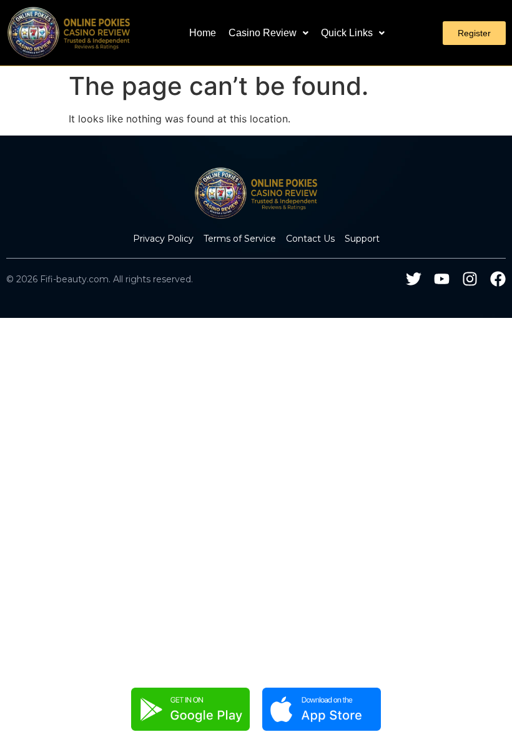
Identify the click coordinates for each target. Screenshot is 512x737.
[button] (268, 33)
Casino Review (263, 32)
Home (202, 32)
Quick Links (347, 32)
